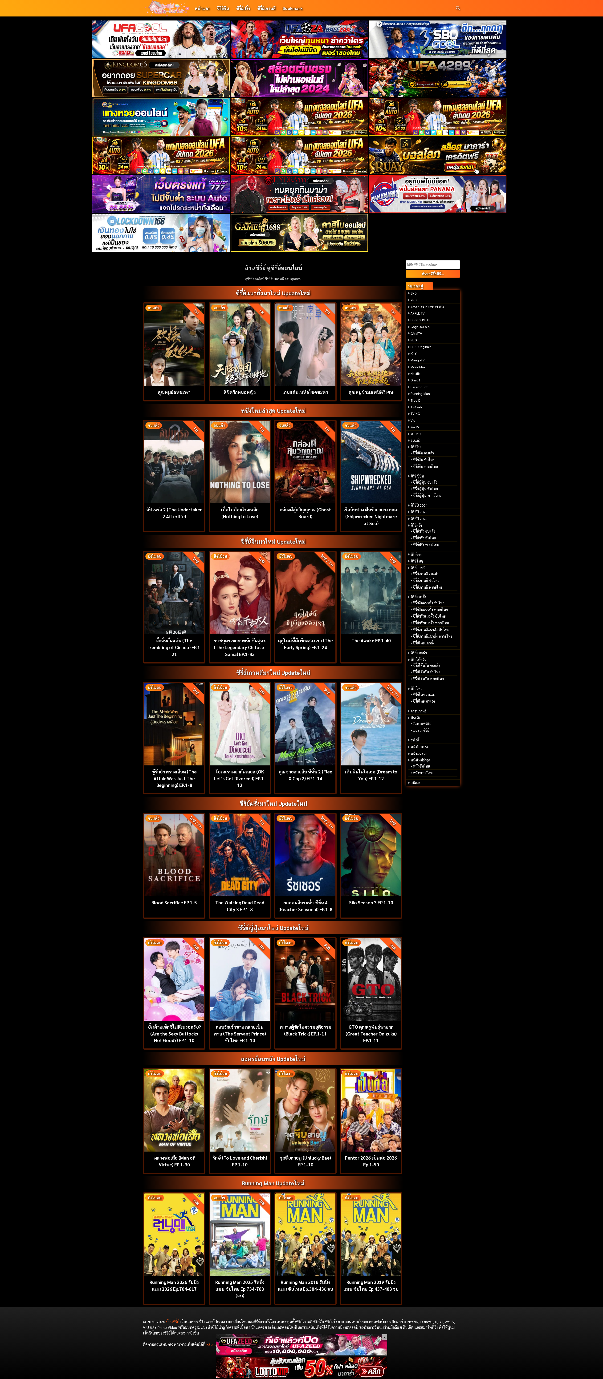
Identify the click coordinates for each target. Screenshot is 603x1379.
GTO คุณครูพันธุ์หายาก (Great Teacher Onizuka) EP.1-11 (371, 1033)
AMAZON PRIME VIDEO (427, 306)
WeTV (415, 427)
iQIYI (414, 353)
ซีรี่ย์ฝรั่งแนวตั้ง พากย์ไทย (431, 623)
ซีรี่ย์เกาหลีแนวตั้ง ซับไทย (431, 629)
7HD (414, 300)
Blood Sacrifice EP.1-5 (174, 902)
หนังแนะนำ (419, 753)
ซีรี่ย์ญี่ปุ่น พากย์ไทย (427, 495)
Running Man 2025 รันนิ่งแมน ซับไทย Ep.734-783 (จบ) (240, 1288)
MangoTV (418, 360)
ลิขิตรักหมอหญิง (240, 392)
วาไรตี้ (415, 740)
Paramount (419, 387)
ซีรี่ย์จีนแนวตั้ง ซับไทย (428, 603)
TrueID (415, 400)
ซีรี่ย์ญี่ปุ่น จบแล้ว (425, 482)
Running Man (420, 393)
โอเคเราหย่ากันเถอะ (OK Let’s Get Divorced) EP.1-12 (240, 778)
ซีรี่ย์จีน (222, 8)
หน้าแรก (202, 8)
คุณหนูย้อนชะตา (174, 392)
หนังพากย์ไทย (423, 773)
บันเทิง (415, 718)
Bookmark (292, 8)
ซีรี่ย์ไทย (416, 688)
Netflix (415, 373)
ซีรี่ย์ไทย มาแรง (424, 701)
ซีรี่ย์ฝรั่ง (243, 8)
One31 (415, 380)
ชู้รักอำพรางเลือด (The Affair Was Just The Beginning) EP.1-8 (174, 778)
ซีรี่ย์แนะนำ (419, 653)
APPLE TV (418, 313)
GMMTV (416, 333)
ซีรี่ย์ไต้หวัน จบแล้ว (426, 665)
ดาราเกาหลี (419, 711)
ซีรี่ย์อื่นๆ (417, 561)
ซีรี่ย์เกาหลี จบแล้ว (426, 574)
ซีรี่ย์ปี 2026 (419, 519)
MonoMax (418, 367)
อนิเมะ (415, 782)
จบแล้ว (415, 440)
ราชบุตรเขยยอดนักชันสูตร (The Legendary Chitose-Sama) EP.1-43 (240, 647)
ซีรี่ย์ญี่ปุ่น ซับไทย (425, 489)
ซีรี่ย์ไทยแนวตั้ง (424, 643)
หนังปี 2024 (419, 747)
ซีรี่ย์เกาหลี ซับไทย (426, 580)
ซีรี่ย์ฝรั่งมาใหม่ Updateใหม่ (273, 803)
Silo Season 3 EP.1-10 (371, 902)
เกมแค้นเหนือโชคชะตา (305, 392)
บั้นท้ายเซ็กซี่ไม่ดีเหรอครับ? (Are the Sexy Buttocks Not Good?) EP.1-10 (174, 1033)
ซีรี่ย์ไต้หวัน (419, 659)
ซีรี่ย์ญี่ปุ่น (417, 476)
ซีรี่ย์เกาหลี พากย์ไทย (428, 587)
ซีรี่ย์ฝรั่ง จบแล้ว (424, 531)
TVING (415, 413)
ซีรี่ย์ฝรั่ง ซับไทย (424, 538)
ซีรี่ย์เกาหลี (266, 8)
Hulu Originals (421, 346)
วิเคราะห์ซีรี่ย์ (422, 723)
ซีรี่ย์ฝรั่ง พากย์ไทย (426, 544)
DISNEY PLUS (420, 320)
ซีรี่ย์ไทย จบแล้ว (424, 694)
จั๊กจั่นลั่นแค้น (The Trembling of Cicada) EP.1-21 (174, 647)
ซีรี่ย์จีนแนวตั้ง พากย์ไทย (430, 609)
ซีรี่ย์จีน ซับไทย (424, 459)
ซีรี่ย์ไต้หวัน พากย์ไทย (428, 679)
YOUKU (416, 434)
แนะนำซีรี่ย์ (421, 730)
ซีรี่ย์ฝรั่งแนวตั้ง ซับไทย (429, 616)
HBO (414, 340)
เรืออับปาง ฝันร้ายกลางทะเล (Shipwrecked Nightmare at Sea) (371, 516)
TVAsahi (417, 407)
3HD (414, 293)
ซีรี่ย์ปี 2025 (419, 512)
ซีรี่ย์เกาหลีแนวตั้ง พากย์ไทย (432, 636)
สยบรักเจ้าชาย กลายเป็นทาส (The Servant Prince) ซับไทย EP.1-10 (240, 1033)
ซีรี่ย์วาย (416, 554)
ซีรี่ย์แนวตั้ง (418, 597)
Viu (413, 420)
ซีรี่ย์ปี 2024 (419, 505)
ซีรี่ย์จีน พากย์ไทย (425, 466)
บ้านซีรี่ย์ (172, 1321)
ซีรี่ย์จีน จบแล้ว (423, 453)
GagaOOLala (420, 326)
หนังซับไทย (421, 766)
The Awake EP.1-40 (371, 640)
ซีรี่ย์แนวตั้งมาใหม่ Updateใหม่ (273, 293)
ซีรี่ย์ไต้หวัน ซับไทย (426, 672)
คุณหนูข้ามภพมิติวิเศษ (371, 392)
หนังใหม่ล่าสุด (420, 760)
